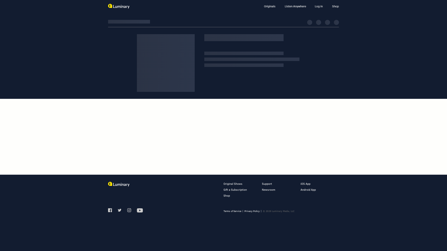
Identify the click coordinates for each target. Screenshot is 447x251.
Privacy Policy (252, 211)
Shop (335, 6)
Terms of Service (232, 211)
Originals (270, 6)
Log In (319, 6)
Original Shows (233, 183)
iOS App (305, 183)
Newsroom (268, 189)
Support (267, 183)
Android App (308, 189)
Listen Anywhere (295, 6)
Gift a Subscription (235, 189)
